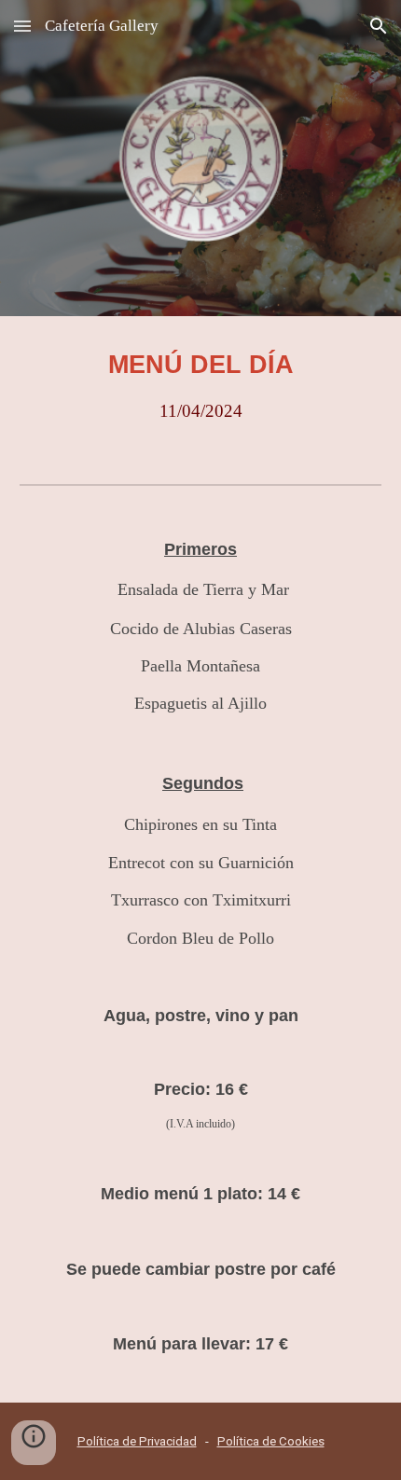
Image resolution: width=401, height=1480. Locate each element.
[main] (201, 385)
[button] (22, 25)
